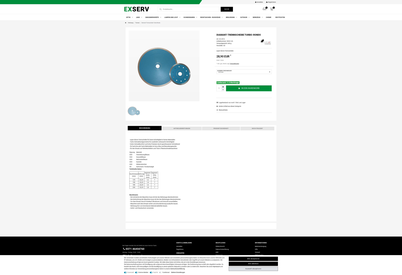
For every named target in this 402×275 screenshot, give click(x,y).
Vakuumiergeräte (152, 17)
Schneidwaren (189, 17)
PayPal (155, 272)
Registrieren (180, 249)
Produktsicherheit (221, 128)
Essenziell (130, 272)
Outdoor (243, 17)
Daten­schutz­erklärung (222, 249)
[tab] (145, 128)
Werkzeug (257, 17)
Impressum (216, 266)
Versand (257, 252)
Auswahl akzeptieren (253, 269)
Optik (128, 17)
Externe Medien (143, 272)
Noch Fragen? (257, 128)
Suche (226, 9)
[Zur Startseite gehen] (125, 22)
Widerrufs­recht (220, 246)
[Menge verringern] (223, 89)
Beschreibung (144, 128)
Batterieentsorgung (260, 246)
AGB (217, 252)
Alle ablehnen (253, 264)
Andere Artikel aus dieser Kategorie (229, 106)
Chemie (268, 17)
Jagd (138, 17)
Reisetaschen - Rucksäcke (210, 17)
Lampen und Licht (171, 17)
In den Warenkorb (250, 88)
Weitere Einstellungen (178, 272)
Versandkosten (234, 63)
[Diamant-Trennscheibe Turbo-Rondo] (164, 65)
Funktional (165, 272)
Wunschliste (222, 110)
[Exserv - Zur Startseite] (139, 9)
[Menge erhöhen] (223, 86)
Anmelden (179, 246)
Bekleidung (230, 17)
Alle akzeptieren (253, 259)
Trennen (137, 22)
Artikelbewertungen (181, 128)
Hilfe (256, 249)
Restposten (280, 17)
